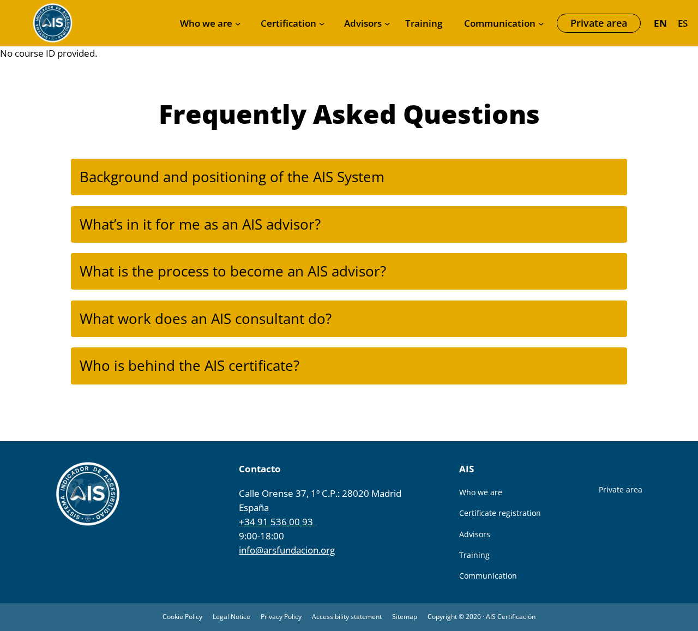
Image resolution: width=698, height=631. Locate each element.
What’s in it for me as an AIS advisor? (200, 224)
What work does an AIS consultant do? (206, 318)
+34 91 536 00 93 (277, 521)
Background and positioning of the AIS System (232, 177)
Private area (598, 22)
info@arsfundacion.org (287, 550)
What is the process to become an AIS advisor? (233, 271)
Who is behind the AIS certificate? (189, 365)
